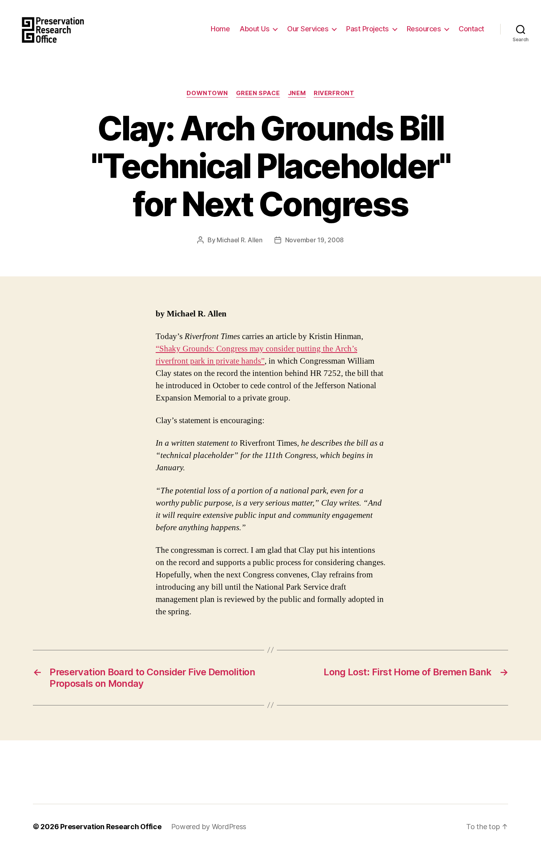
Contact (471, 29)
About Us (254, 29)
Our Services (307, 29)
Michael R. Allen (240, 240)
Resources (424, 29)
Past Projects (367, 29)
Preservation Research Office (110, 826)
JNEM (297, 93)
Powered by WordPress (209, 826)
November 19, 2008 (314, 240)
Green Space (258, 93)
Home (220, 29)
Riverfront (334, 93)
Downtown (207, 93)
